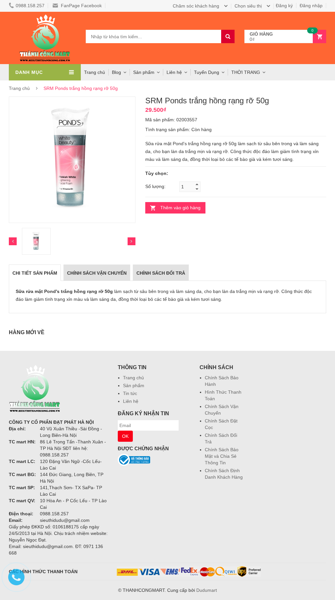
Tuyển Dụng (206, 72)
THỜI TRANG (245, 72)
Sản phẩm (133, 385)
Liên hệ (130, 401)
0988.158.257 (30, 5)
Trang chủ (133, 377)
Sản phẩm (143, 72)
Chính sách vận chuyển (97, 273)
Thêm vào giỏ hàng (180, 207)
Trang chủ (94, 72)
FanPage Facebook (81, 5)
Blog (116, 72)
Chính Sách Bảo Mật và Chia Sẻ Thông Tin (221, 456)
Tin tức (130, 393)
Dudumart (206, 590)
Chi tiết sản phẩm (34, 273)
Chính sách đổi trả (160, 273)
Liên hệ (174, 72)
